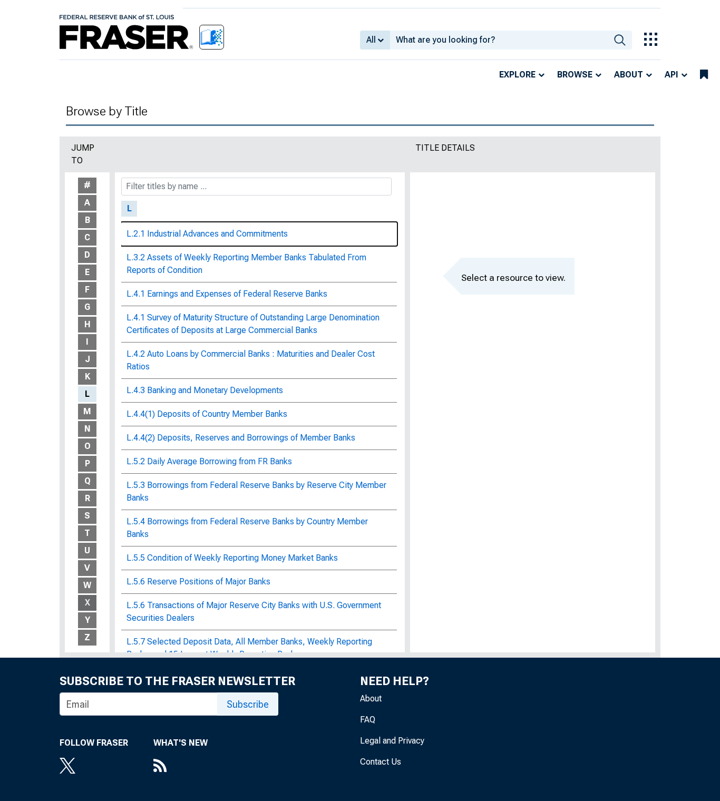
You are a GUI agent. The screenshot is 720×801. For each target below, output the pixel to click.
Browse (574, 75)
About (628, 75)
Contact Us (380, 762)
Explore (517, 75)
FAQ (367, 720)
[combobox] (499, 40)
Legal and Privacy (392, 741)
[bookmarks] (704, 75)
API (671, 75)
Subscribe (248, 704)
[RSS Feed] (180, 767)
